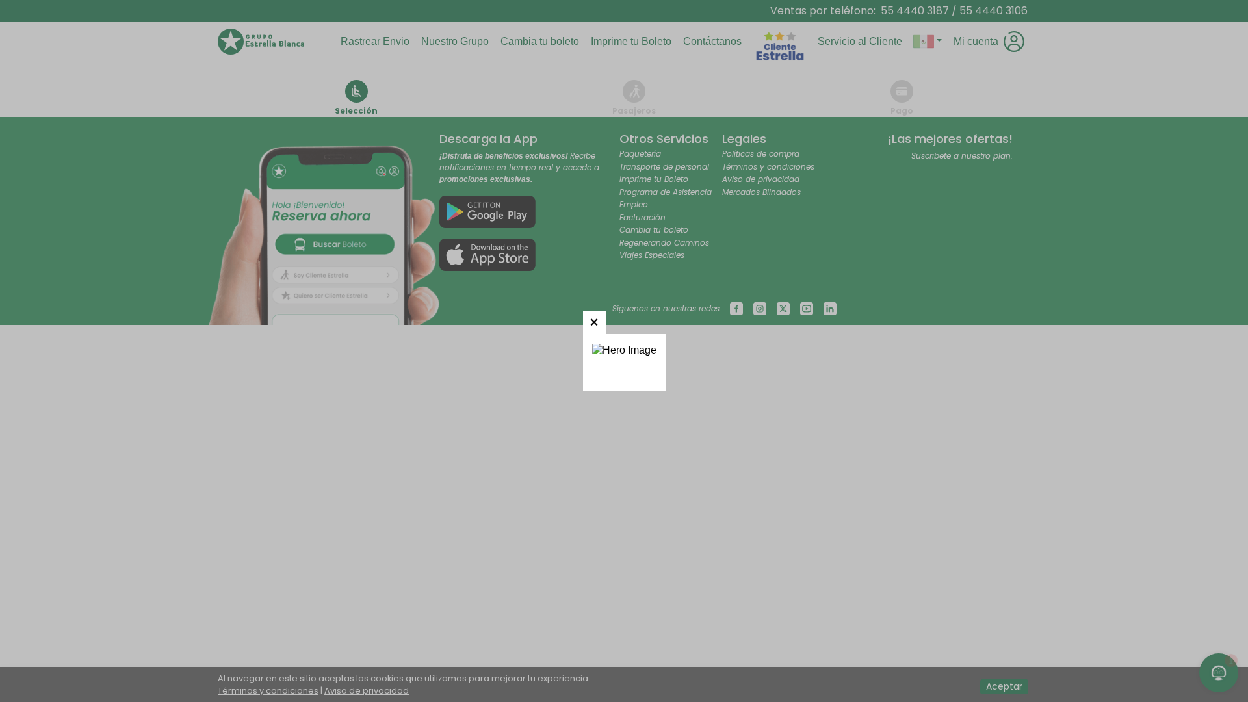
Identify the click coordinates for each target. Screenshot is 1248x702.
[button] (594, 322)
